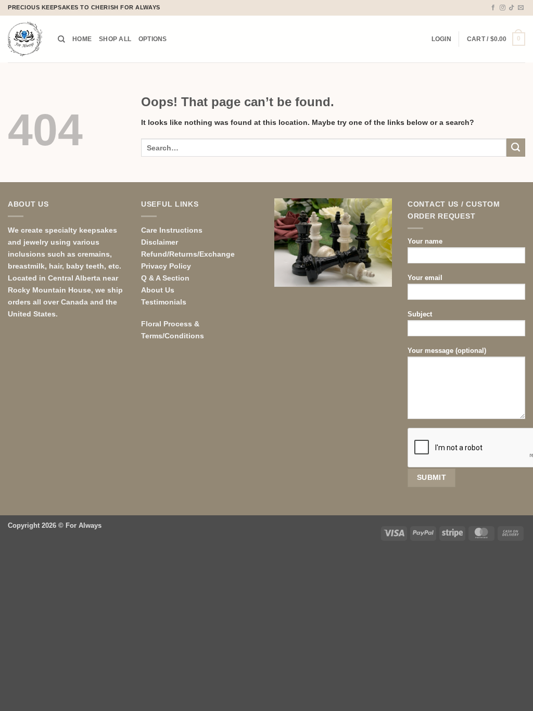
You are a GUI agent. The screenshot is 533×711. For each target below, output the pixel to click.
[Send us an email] (521, 8)
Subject (420, 314)
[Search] (61, 39)
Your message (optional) (447, 350)
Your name (425, 241)
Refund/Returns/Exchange (188, 254)
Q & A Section (165, 278)
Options (152, 39)
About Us (157, 290)
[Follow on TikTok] (511, 8)
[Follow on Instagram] (502, 8)
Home (82, 39)
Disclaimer (159, 242)
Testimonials (163, 302)
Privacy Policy (166, 266)
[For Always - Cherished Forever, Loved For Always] (25, 39)
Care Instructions (171, 230)
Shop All (115, 39)
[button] (441, 39)
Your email (425, 278)
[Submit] (515, 147)
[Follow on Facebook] (493, 8)
